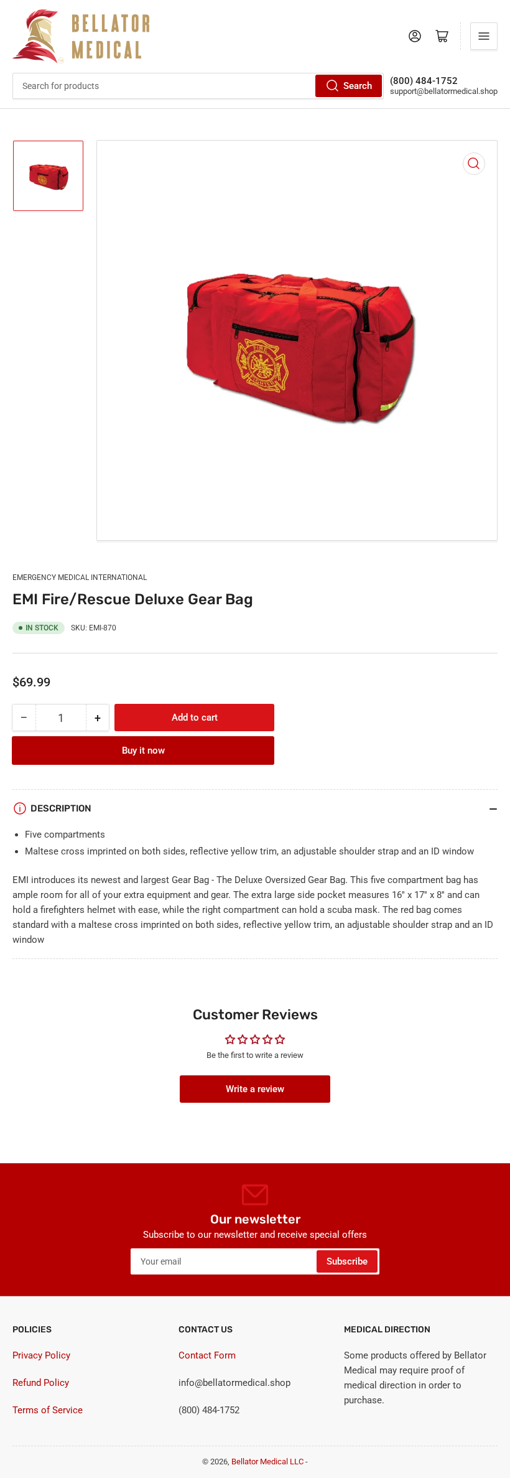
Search (357, 85)
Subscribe (347, 1261)
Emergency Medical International (79, 577)
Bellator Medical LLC (267, 1461)
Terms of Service (47, 1410)
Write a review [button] (255, 1089)
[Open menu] (484, 36)
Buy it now (143, 750)
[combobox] (198, 86)
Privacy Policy (41, 1355)
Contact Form (207, 1355)
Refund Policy (40, 1382)
